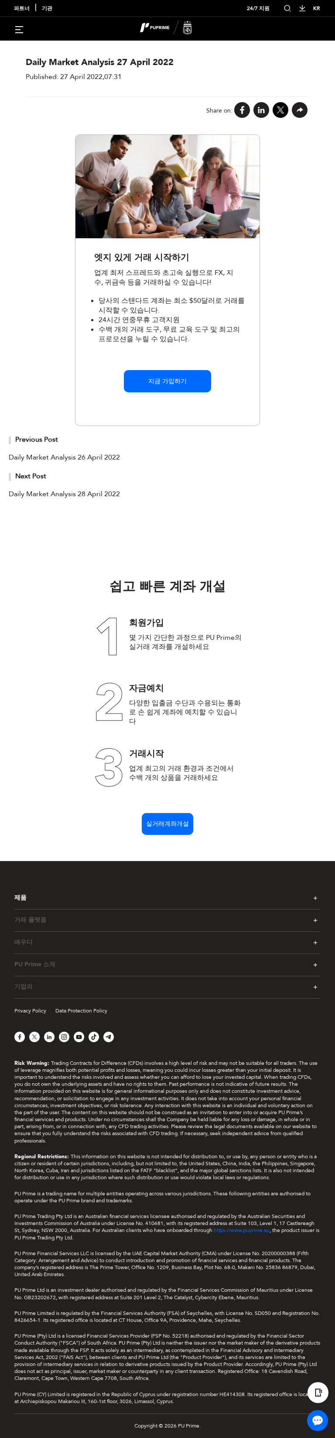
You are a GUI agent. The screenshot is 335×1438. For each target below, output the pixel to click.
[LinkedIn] (261, 110)
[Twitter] (280, 110)
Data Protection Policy (81, 1010)
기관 (47, 8)
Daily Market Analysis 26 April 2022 (64, 457)
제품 (20, 898)
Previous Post (36, 439)
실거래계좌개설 (167, 824)
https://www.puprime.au (242, 1230)
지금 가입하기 (167, 381)
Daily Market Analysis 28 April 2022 (64, 494)
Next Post (30, 476)
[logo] (172, 29)
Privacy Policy (30, 1010)
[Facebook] (242, 110)
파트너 (22, 8)
